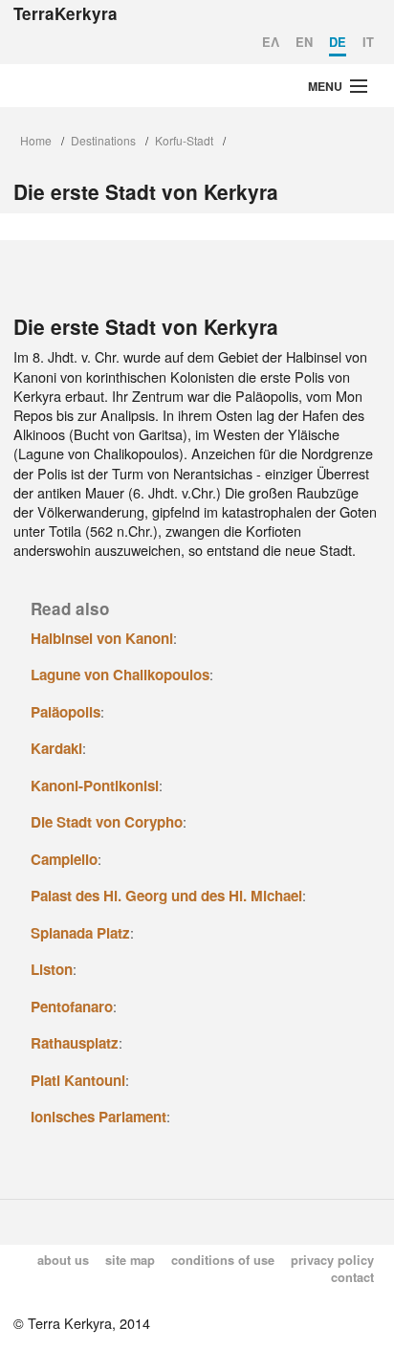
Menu (325, 86)
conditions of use (222, 1260)
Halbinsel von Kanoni (102, 638)
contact (352, 1277)
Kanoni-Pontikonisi (95, 785)
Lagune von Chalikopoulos (120, 674)
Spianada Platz (80, 932)
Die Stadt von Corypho (107, 821)
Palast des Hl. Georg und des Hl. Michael (166, 895)
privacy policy (332, 1260)
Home (36, 140)
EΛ (270, 42)
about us (63, 1260)
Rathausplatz (75, 1042)
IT (368, 42)
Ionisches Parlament (98, 1116)
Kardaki (56, 748)
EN (304, 42)
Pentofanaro (72, 1006)
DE (337, 42)
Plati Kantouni (78, 1080)
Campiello (64, 859)
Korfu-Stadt (184, 140)
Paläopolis (65, 711)
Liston (52, 969)
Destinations (103, 140)
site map (130, 1260)
